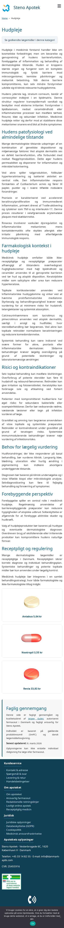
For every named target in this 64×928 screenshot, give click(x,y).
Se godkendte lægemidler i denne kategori (30, 40)
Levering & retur (16, 777)
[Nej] (60, 917)
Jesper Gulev (35, 718)
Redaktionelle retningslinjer (22, 801)
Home (5, 18)
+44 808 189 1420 (32, 909)
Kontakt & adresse (17, 770)
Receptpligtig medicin (19, 809)
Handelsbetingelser (17, 781)
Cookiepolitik (13, 829)
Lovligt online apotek (18, 805)
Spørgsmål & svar (16, 774)
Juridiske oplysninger (18, 822)
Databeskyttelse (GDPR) (20, 826)
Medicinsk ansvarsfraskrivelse (24, 833)
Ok (32, 923)
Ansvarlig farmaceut (18, 798)
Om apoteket (14, 794)
